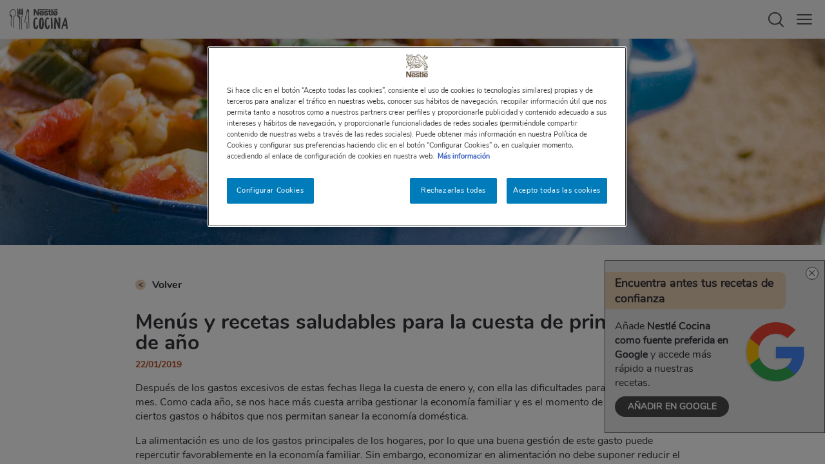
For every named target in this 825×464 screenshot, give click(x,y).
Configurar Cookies (270, 190)
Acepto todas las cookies (557, 190)
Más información (464, 156)
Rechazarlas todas (453, 190)
